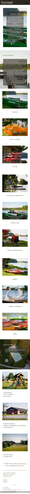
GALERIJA (5, 479)
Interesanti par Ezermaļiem (9, 474)
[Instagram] (13, 484)
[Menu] (26, 2)
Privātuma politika (7, 476)
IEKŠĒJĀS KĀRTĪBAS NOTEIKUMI (9, 472)
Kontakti (5, 482)
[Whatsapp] (16, 484)
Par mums (5, 480)
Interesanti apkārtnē (8, 475)
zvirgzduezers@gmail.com (11, 491)
